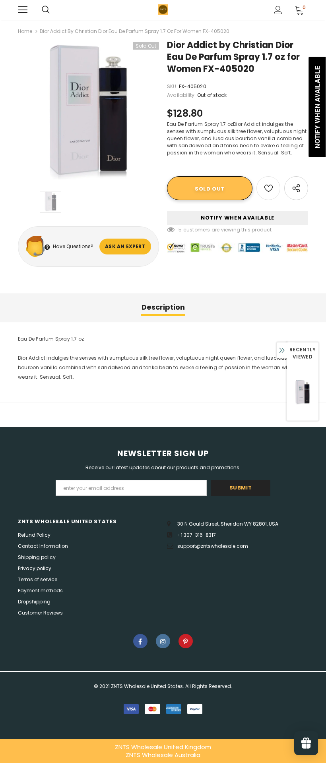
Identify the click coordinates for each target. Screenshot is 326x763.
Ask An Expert (125, 246)
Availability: (181, 95)
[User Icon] (278, 10)
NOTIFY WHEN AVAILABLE (237, 218)
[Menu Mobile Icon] (22, 10)
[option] (88, 112)
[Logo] (163, 9)
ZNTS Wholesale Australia (163, 755)
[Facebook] (140, 641)
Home (25, 31)
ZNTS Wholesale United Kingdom (163, 747)
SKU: (172, 86)
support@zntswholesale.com (212, 546)
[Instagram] (163, 641)
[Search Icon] (46, 10)
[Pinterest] (186, 641)
